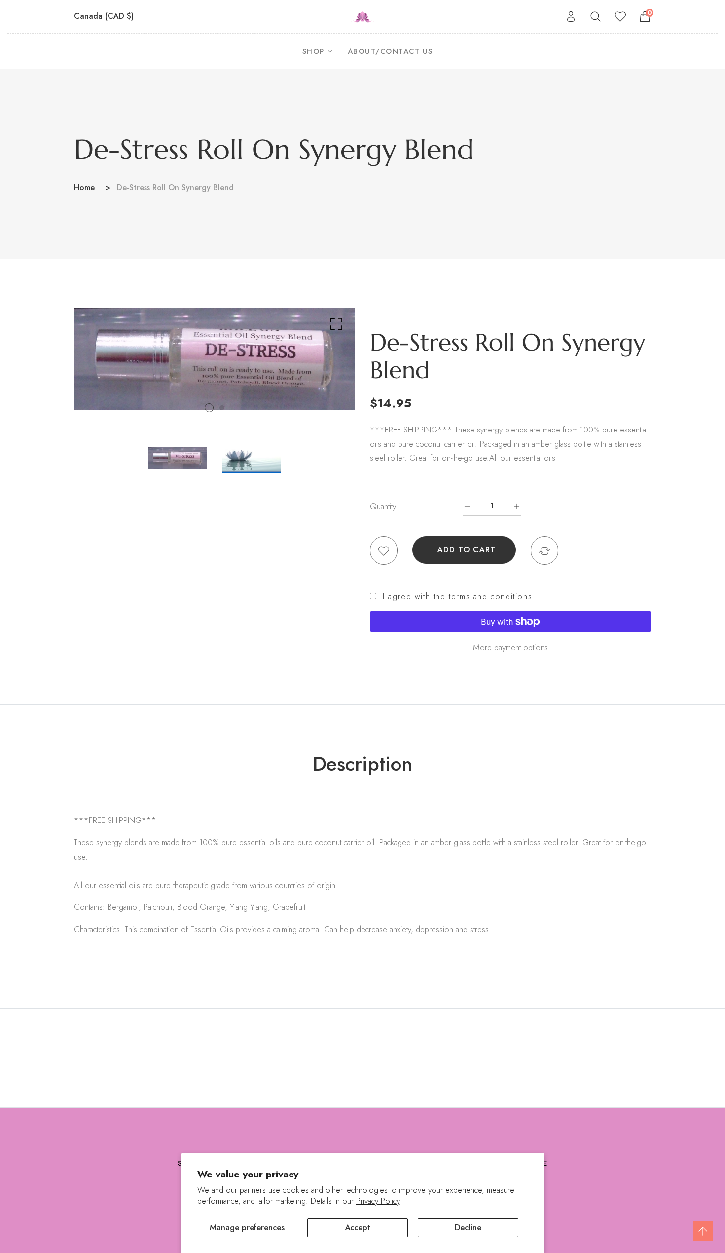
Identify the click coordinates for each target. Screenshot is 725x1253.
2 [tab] (221, 407)
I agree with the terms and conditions (457, 597)
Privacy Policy (378, 1201)
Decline (468, 1227)
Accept (357, 1227)
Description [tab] (362, 764)
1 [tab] (209, 407)
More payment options (510, 647)
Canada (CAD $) (105, 16)
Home (84, 187)
